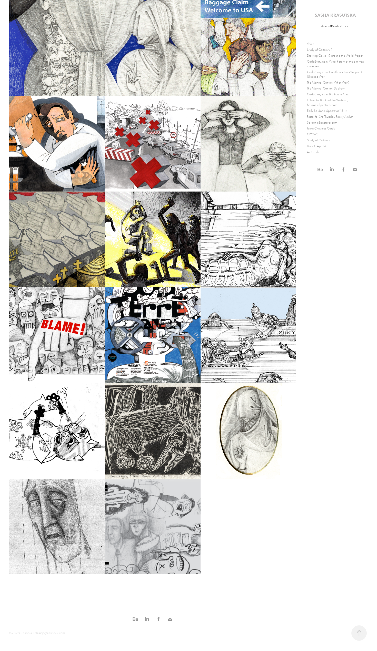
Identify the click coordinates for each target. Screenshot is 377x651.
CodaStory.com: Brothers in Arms (328, 94)
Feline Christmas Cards (321, 128)
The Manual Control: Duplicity (326, 88)
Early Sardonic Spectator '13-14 (327, 111)
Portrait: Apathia (317, 146)
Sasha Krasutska (335, 15)
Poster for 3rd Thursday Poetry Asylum (330, 116)
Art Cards (313, 152)
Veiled (310, 44)
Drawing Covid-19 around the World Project (335, 55)
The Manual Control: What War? (328, 82)
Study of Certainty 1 (320, 50)
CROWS (313, 134)
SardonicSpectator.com (322, 122)
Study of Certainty (318, 140)
